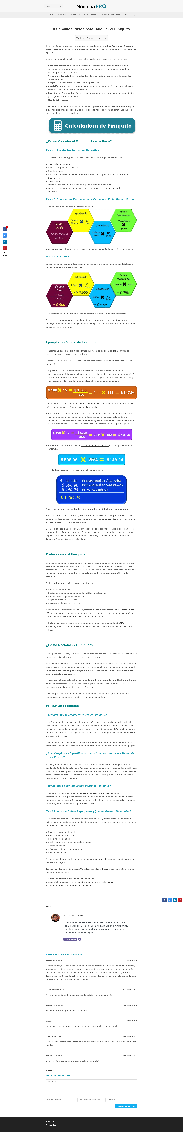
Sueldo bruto (54, 178)
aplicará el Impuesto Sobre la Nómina (96, 793)
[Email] (79, 939)
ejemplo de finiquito (104, 882)
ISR (99, 819)
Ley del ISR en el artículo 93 (69, 616)
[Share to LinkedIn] (175, 902)
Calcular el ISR (87, 804)
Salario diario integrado (59, 164)
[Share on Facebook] (164, 902)
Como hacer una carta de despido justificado (70, 886)
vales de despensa (105, 188)
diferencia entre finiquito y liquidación (77, 879)
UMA (121, 623)
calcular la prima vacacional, (95, 445)
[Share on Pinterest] (180, 902)
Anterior (50, 1071)
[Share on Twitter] (170, 902)
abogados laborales (102, 859)
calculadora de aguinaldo (88, 404)
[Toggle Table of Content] (103, 38)
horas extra (89, 188)
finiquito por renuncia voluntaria (63, 72)
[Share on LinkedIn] (5, 243)
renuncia (113, 351)
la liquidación (63, 746)
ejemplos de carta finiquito (77, 882)
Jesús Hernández (73, 915)
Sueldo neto (54, 181)
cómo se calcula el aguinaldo (83, 407)
